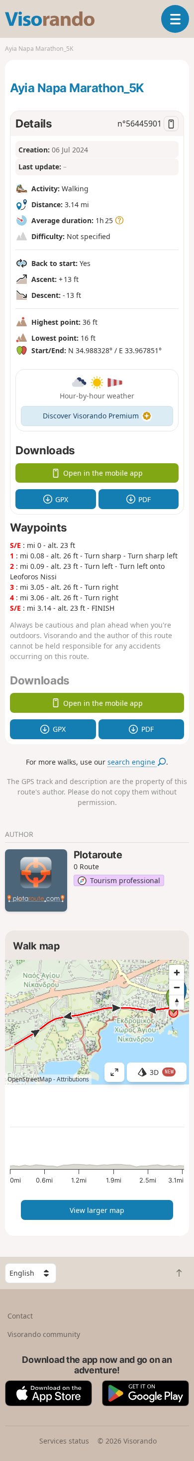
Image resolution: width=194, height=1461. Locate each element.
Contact (20, 1316)
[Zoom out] (176, 987)
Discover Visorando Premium (91, 415)
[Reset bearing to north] (176, 1002)
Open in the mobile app (103, 473)
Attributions (73, 1079)
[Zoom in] (176, 972)
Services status (64, 1441)
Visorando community (43, 1334)
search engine (132, 762)
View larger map (97, 1210)
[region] (97, 1022)
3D (162, 1072)
